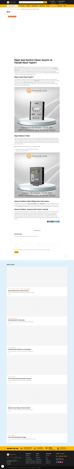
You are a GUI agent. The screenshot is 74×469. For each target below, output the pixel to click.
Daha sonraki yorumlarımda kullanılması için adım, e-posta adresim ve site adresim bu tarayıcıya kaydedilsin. (32, 249)
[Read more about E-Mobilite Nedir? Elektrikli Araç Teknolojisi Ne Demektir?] (37, 336)
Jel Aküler (12, 435)
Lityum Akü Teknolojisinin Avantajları (17, 437)
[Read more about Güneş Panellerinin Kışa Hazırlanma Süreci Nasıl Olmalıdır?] (37, 277)
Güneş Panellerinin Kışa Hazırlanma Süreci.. (18, 290)
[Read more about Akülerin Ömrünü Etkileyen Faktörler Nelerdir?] (37, 394)
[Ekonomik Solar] (12, 2)
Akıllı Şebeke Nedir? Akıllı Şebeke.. (16, 320)
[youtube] (20, 457)
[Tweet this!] (49, 221)
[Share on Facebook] (48, 221)
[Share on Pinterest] (51, 221)
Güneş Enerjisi (13, 347)
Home (8, 9)
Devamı (9, 294)
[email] (7, 457)
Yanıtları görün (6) (37, 230)
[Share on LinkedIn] (53, 221)
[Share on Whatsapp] (55, 221)
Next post (66, 256)
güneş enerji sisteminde (32, 203)
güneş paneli (42, 203)
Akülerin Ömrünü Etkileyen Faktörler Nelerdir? (19, 408)
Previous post (64, 256)
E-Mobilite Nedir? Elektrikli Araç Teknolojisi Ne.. (20, 349)
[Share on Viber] (57, 221)
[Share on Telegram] (58, 221)
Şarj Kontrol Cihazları (16, 9)
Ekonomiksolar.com (16, 467)
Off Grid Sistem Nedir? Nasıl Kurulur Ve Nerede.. (20, 378)
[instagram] (16, 457)
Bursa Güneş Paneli (22, 467)
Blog (11, 9)
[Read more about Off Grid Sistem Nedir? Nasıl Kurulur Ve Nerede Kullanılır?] (37, 365)
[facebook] (11, 457)
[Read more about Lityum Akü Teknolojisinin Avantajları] (37, 423)
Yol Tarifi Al (8, 463)
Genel (9, 318)
